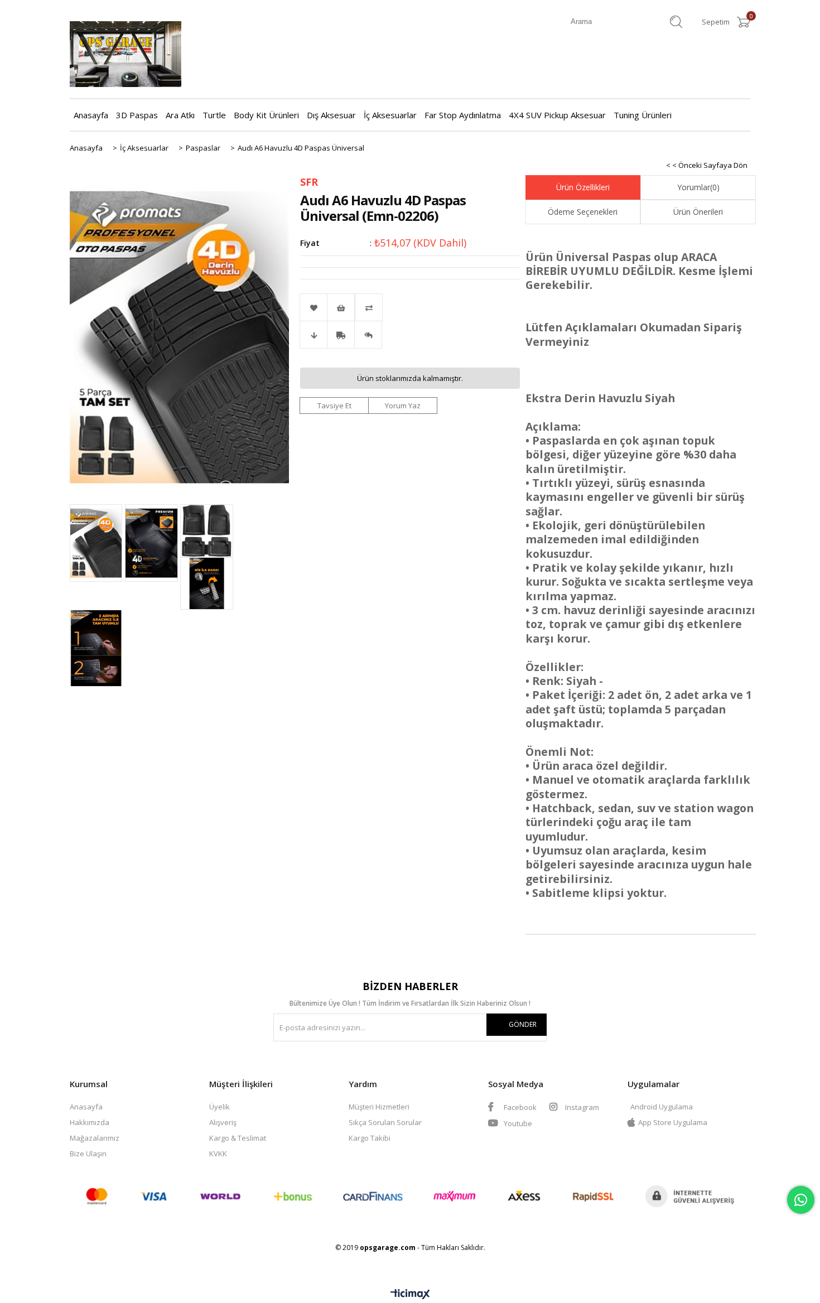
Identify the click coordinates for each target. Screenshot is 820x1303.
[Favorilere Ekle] (313, 307)
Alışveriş (223, 1122)
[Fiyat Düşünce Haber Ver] (313, 335)
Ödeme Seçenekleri (583, 211)
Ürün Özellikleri (583, 187)
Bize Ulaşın (88, 1153)
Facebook (519, 1107)
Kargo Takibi (369, 1138)
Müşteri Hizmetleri (379, 1107)
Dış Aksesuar (331, 114)
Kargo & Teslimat (237, 1138)
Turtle (214, 114)
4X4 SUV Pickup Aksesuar (557, 114)
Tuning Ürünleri (643, 114)
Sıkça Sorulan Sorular (385, 1122)
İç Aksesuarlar (390, 114)
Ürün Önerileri (698, 211)
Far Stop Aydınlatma (463, 114)
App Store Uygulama (672, 1122)
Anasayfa (91, 114)
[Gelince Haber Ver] (368, 335)
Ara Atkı (180, 114)
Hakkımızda (89, 1122)
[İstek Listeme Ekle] (341, 307)
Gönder (523, 1024)
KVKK (218, 1153)
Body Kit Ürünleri (266, 114)
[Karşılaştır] (409, 307)
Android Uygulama (661, 1107)
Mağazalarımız (94, 1138)
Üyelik (219, 1107)
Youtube (517, 1123)
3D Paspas (137, 114)
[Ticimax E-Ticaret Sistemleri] (410, 1294)
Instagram (581, 1107)
